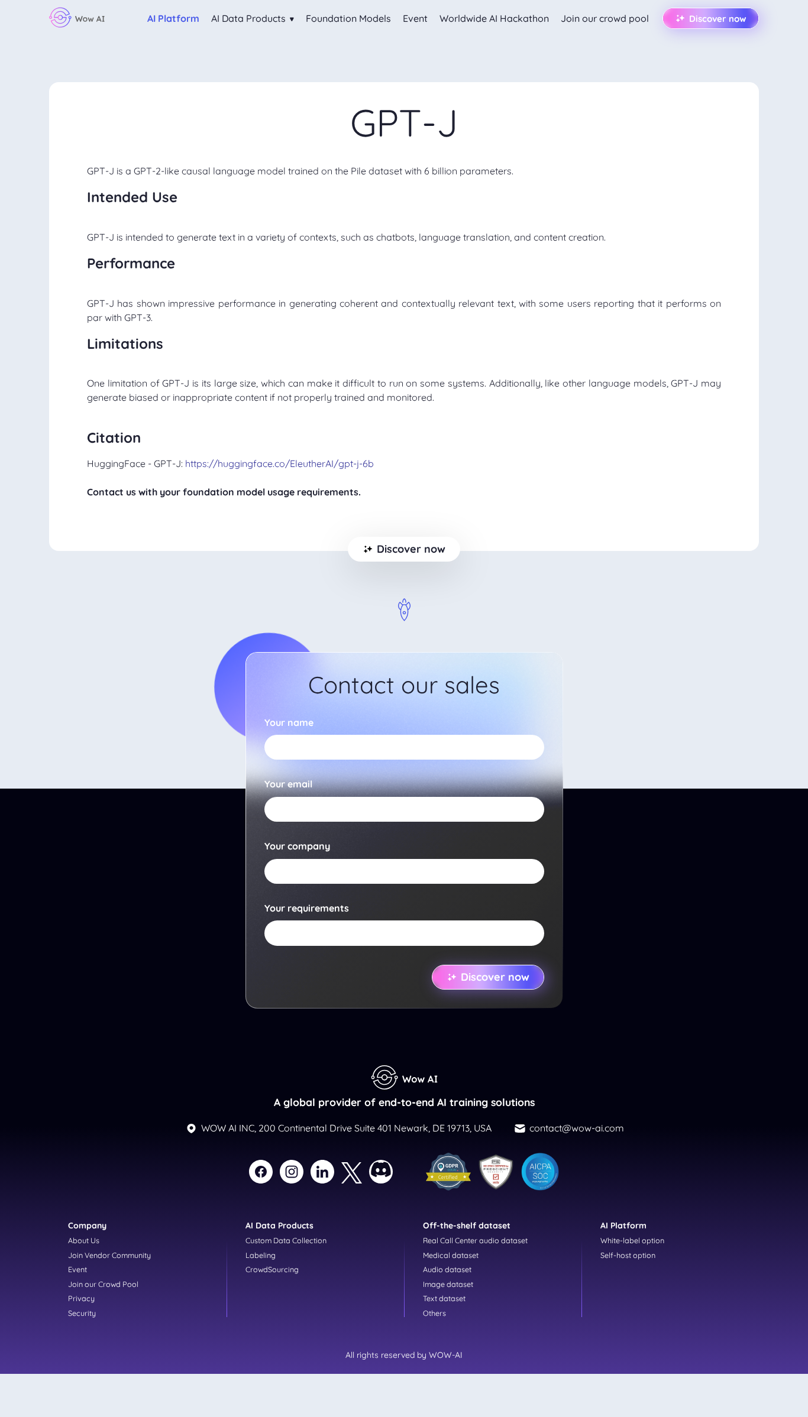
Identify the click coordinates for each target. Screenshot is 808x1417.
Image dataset (448, 1284)
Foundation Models (348, 18)
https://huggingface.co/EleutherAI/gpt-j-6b (279, 463)
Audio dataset (447, 1269)
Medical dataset (451, 1255)
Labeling (260, 1255)
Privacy (81, 1298)
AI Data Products (249, 18)
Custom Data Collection (286, 1240)
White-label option (632, 1240)
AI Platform (173, 18)
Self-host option (627, 1255)
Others (434, 1313)
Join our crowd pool (605, 18)
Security (82, 1313)
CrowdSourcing (272, 1269)
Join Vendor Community (109, 1255)
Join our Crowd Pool (103, 1284)
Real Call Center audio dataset (475, 1240)
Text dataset (444, 1298)
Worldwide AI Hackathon (494, 18)
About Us (83, 1240)
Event (415, 18)
